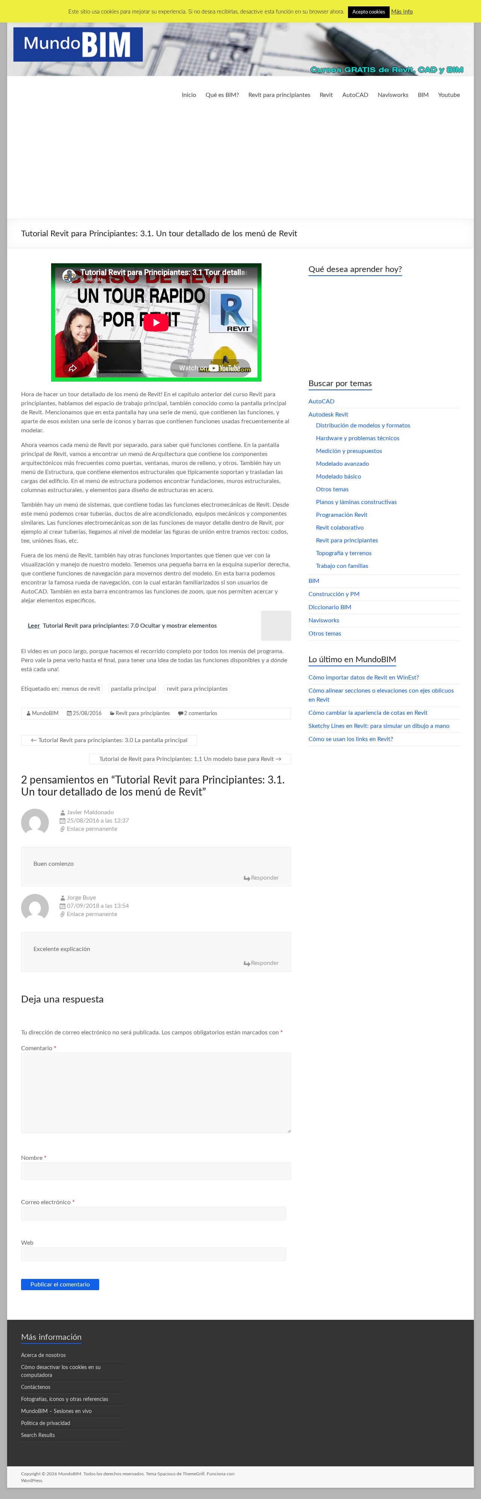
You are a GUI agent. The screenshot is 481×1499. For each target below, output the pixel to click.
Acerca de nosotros (43, 1355)
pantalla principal (133, 689)
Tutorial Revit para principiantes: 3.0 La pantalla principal (109, 740)
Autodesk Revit (328, 415)
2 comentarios (200, 713)
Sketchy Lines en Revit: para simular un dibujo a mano (379, 726)
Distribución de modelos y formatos (363, 426)
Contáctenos (35, 1387)
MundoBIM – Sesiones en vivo (56, 1411)
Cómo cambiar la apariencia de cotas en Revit (368, 713)
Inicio (189, 95)
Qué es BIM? (222, 95)
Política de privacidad (45, 1423)
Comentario (38, 1048)
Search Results (38, 1435)
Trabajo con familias (342, 566)
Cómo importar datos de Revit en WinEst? (364, 678)
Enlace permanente (92, 829)
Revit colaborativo (340, 528)
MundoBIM (45, 713)
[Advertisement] (240, 162)
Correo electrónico (48, 1202)
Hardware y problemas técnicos (357, 438)
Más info (402, 12)
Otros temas (332, 489)
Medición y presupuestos (349, 451)
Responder (265, 878)
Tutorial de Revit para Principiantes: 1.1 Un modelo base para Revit (190, 759)
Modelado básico (338, 477)
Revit (326, 95)
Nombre (34, 1158)
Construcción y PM (334, 594)
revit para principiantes (197, 689)
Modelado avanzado (342, 464)
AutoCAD (355, 95)
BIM (423, 95)
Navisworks (393, 95)
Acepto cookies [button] (368, 12)
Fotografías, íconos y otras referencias (64, 1399)
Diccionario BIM (330, 607)
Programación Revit (342, 515)
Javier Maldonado (90, 812)
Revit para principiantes (279, 95)
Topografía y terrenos (344, 553)
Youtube (449, 95)
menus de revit (81, 689)
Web (27, 1243)
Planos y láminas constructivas (356, 502)
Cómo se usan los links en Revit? (351, 739)
